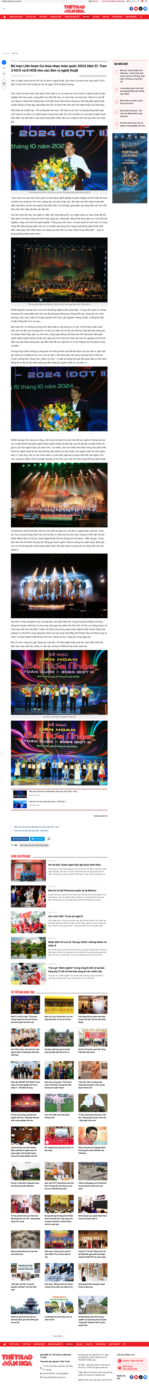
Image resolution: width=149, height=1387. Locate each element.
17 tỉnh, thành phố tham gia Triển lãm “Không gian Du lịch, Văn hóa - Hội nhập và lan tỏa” (92, 1118)
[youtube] (136, 9)
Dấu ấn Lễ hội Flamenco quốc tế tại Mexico (72, 890)
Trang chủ (5, 53)
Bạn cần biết (131, 17)
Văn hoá (15, 53)
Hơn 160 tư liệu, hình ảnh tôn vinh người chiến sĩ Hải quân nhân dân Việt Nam (25, 1052)
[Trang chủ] (5, 16)
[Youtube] (142, 1)
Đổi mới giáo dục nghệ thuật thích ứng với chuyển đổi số (92, 1217)
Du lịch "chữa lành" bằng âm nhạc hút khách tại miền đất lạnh (25, 1184)
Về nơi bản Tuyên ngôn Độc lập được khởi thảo (74, 864)
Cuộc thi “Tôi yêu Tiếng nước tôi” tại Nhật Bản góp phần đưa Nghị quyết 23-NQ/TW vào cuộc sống (92, 1254)
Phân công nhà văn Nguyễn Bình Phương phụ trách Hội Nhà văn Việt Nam (92, 1150)
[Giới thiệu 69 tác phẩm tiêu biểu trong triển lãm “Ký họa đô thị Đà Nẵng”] (92, 1005)
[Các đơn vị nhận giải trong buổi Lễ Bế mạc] (59, 682)
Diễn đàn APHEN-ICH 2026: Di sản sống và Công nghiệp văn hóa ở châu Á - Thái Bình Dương (25, 1085)
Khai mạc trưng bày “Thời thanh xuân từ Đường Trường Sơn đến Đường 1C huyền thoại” (58, 1085)
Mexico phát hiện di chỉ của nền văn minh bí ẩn (24, 1252)
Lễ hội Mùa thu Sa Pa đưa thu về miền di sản (58, 1318)
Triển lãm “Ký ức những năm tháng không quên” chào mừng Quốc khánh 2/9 (91, 1085)
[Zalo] (145, 9)
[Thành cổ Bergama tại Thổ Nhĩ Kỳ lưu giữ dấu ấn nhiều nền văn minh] (92, 1171)
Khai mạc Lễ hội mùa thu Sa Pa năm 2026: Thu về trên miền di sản (58, 1254)
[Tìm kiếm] (4, 9)
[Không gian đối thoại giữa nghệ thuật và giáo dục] (92, 1272)
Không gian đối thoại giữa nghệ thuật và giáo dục (91, 1285)
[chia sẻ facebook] (4, 68)
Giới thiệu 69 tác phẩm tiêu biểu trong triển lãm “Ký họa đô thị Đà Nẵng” (92, 1019)
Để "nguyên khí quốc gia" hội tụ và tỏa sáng (59, 1148)
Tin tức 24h (31, 17)
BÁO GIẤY (95, 1)
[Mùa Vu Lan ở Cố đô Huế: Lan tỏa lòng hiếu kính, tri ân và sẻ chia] (59, 1005)
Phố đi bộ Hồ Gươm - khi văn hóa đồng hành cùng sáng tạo (131, 113)
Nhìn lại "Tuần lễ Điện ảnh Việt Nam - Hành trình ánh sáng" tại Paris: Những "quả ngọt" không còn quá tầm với (132, 76)
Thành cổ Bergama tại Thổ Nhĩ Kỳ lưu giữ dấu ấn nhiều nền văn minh (92, 1186)
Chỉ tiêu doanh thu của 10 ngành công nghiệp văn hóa (132, 124)
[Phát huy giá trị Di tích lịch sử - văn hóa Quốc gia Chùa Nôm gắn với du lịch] (25, 1305)
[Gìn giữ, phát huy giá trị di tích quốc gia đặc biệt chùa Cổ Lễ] (59, 1037)
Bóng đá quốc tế (72, 17)
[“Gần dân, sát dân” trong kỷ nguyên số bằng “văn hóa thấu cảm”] (25, 1272)
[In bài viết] (4, 73)
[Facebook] (138, 1)
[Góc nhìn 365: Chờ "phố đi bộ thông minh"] (59, 1103)
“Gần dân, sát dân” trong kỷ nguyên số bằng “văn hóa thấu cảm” (24, 1287)
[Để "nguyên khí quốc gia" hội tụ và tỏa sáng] (59, 1136)
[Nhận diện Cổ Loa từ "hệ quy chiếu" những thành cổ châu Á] (28, 948)
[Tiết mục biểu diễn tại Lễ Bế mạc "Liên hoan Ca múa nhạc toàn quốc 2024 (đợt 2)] (59, 270)
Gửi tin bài (132, 1)
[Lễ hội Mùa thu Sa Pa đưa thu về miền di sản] (59, 1305)
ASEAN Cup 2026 (15, 17)
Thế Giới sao (117, 17)
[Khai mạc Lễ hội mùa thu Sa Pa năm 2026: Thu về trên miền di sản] (59, 1239)
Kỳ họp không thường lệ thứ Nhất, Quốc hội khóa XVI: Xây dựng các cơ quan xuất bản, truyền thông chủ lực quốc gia (59, 1220)
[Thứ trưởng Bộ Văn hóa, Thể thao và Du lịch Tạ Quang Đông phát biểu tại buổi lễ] (59, 158)
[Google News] (93, 76)
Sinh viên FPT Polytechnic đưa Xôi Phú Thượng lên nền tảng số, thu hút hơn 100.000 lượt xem (59, 1186)
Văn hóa (86, 17)
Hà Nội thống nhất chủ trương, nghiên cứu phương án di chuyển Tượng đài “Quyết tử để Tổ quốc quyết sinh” (92, 1321)
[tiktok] (141, 9)
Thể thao (43, 17)
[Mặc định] (4, 83)
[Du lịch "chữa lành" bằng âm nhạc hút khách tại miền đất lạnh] (25, 1171)
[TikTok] (146, 1)
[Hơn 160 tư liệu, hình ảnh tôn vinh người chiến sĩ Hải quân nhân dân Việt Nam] (25, 1037)
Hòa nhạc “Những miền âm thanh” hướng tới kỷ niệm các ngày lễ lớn (59, 1285)
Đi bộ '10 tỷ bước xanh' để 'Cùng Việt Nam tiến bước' (91, 1050)
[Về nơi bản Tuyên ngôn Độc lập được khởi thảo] (28, 871)
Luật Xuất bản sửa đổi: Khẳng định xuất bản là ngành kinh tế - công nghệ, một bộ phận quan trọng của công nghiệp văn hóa (24, 1151)
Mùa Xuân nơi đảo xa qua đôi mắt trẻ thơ (131, 102)
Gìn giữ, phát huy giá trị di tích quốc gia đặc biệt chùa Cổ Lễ (57, 1050)
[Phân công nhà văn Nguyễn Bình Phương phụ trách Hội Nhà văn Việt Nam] (92, 1136)
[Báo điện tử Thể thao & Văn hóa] (74, 9)
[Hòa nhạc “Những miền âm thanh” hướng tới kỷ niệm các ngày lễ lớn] (59, 1272)
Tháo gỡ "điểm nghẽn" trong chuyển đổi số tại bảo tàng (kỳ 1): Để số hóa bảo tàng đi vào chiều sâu (76, 969)
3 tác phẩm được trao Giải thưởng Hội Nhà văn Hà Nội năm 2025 (132, 91)
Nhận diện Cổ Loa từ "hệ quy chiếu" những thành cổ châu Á (77, 944)
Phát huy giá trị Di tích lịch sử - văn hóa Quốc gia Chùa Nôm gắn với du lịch (24, 1320)
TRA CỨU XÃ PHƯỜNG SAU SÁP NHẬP (113, 1)
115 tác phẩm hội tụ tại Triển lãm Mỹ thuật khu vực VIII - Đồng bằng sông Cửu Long (25, 1219)
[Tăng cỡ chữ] (4, 79)
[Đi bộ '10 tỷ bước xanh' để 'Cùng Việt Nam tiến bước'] (92, 1037)
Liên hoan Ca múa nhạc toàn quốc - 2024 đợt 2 (47, 801)
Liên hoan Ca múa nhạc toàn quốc (34, 845)
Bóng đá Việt (56, 17)
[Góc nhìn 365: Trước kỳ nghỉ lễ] (28, 922)
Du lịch (96, 17)
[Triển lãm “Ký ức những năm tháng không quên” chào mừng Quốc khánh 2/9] (92, 1070)
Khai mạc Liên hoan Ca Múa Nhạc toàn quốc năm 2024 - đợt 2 (53, 791)
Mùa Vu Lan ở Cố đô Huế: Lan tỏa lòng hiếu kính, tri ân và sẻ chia (59, 1017)
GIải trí (106, 17)
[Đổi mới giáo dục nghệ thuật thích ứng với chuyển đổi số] (92, 1204)
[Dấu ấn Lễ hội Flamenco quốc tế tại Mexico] (28, 896)
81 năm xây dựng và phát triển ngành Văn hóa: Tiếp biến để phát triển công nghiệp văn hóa (25, 1118)
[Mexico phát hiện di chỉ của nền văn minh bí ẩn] (25, 1239)
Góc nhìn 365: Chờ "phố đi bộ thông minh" (57, 1116)
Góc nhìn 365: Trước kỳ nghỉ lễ (65, 916)
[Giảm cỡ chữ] (4, 88)
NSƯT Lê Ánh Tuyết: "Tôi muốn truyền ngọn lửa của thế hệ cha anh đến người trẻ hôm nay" (24, 1019)
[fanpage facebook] (131, 9)
